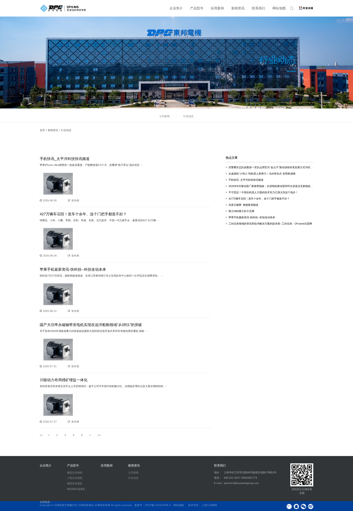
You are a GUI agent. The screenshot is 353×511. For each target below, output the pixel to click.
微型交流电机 (75, 472)
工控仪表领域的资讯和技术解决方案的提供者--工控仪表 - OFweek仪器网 (270, 223)
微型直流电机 (75, 483)
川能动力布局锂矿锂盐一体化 (64, 380)
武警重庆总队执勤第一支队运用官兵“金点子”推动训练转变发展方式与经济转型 (271, 167)
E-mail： (219, 483)
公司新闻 (164, 116)
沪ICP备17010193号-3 (158, 505)
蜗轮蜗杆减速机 (76, 488)
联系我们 (258, 8)
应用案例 (217, 8)
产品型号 (196, 8)
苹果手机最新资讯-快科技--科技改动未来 (73, 269)
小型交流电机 (75, 477)
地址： (218, 472)
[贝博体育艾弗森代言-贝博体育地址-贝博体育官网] (63, 8)
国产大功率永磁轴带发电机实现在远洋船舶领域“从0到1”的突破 (91, 325)
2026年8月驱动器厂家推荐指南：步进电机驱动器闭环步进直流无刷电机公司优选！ (271, 186)
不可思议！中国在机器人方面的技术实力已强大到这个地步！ (263, 192)
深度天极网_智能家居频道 (243, 205)
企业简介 (176, 8)
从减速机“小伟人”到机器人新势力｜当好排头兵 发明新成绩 (262, 173)
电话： (218, 477)
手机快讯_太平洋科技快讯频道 (65, 159)
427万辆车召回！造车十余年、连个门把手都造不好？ (83, 214)
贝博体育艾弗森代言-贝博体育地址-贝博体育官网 (82, 505)
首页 (42, 130)
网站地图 (279, 8)
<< (41, 435)
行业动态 (188, 116)
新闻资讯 (238, 8)
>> (99, 435)
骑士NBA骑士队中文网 (241, 211)
